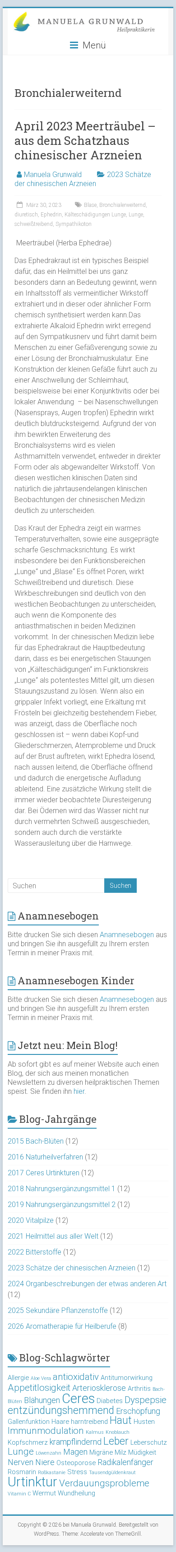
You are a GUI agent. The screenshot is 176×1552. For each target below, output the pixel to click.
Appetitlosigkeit (39, 1387)
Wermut (44, 1493)
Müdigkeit (142, 1452)
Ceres (78, 1398)
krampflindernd (76, 1442)
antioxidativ (76, 1376)
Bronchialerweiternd (122, 205)
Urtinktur (32, 1482)
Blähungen (42, 1400)
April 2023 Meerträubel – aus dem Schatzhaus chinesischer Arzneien (85, 140)
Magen (75, 1451)
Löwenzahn (48, 1453)
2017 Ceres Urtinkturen (43, 1173)
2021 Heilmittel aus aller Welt (53, 1236)
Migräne (101, 1452)
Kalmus (95, 1432)
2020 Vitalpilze (31, 1220)
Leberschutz (148, 1442)
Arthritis (139, 1388)
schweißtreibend (33, 224)
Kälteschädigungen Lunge (95, 214)
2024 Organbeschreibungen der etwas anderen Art (87, 1283)
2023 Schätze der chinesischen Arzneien (82, 179)
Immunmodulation (46, 1430)
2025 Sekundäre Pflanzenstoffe (58, 1310)
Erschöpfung (138, 1411)
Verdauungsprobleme (104, 1483)
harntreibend (89, 1422)
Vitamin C (19, 1494)
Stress (77, 1472)
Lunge (136, 214)
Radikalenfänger (125, 1462)
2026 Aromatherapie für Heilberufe (62, 1326)
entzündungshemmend (61, 1410)
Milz (120, 1452)
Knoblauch (118, 1432)
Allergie (18, 1378)
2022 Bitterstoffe (34, 1252)
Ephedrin (51, 214)
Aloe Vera (41, 1378)
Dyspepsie (146, 1399)
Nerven (20, 1462)
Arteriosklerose (99, 1388)
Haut (121, 1420)
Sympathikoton (74, 224)
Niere (45, 1462)
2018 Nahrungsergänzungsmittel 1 (62, 1188)
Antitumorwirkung (127, 1378)
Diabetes (110, 1401)
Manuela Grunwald (53, 174)
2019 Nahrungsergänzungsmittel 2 (62, 1204)
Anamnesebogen (127, 934)
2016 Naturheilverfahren (45, 1157)
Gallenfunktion (29, 1422)
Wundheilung (76, 1493)
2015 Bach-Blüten (36, 1141)
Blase (90, 205)
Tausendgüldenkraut (112, 1472)
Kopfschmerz (28, 1442)
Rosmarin (22, 1472)
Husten (144, 1422)
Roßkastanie (51, 1472)
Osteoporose (76, 1463)
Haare (60, 1422)
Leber (116, 1441)
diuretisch (26, 214)
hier (79, 1091)
